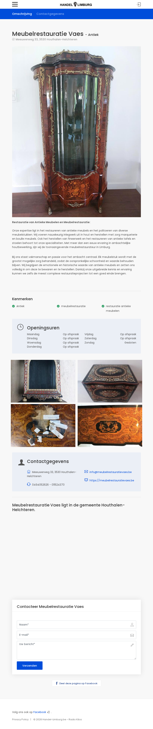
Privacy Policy (20, 719)
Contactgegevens (50, 14)
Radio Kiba (75, 719)
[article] (76, 224)
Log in (139, 4)
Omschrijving (22, 14)
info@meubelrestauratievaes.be (111, 472)
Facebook (39, 712)
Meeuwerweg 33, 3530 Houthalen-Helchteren (46, 39)
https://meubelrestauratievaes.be (112, 480)
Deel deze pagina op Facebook (78, 683)
